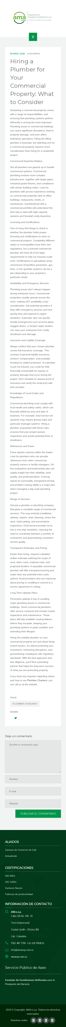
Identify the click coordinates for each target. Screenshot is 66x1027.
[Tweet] (14, 718)
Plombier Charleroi (37, 680)
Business (35, 53)
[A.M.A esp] (33, 17)
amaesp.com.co (19, 956)
